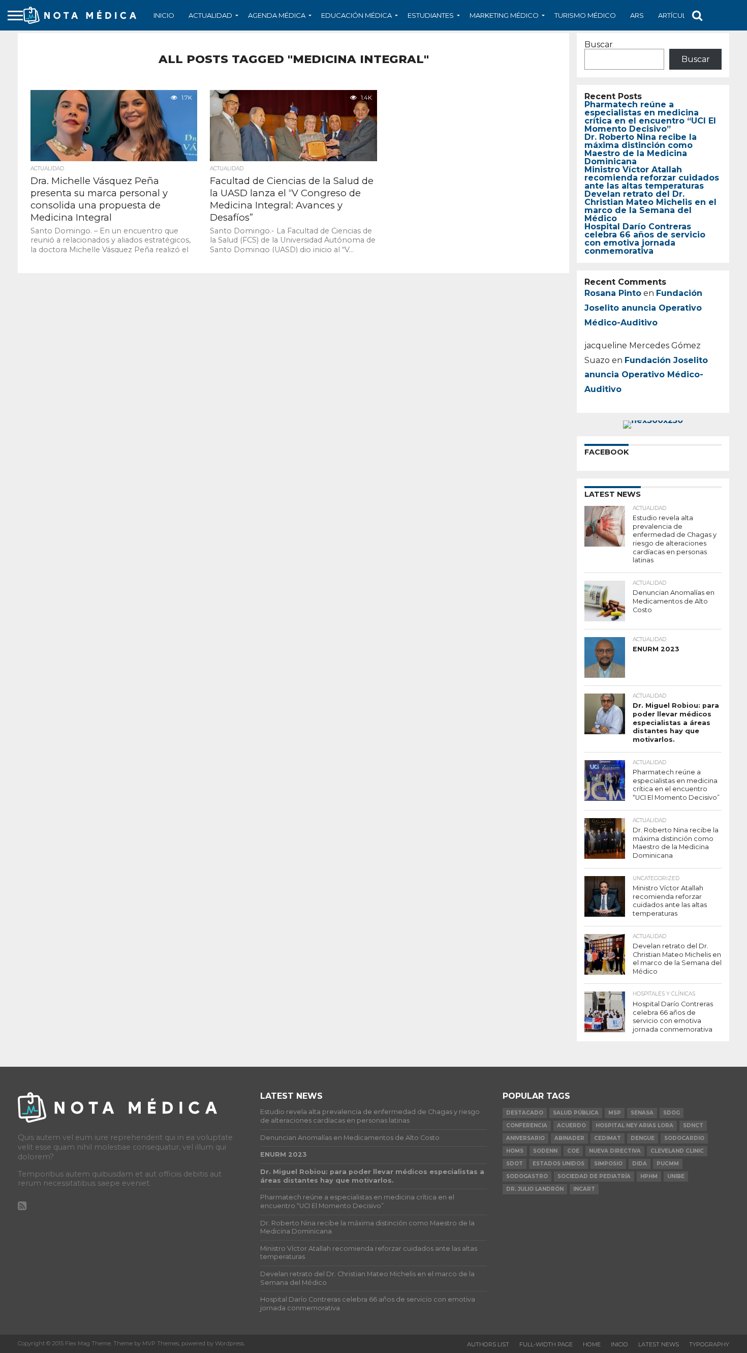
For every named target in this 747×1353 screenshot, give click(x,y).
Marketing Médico (504, 15)
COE (573, 1151)
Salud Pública (576, 1112)
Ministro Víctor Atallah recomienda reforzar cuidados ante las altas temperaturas (651, 178)
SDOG (671, 1112)
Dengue (643, 1138)
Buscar (598, 44)
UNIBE (675, 1176)
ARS (637, 15)
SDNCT (693, 1125)
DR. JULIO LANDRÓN (535, 1189)
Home (592, 1344)
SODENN (545, 1151)
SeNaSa (642, 1112)
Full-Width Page (546, 1344)
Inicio (163, 15)
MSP (614, 1112)
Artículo (675, 15)
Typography (709, 1344)
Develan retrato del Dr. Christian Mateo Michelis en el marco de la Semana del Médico (650, 206)
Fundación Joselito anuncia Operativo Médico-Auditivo (643, 307)
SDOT (514, 1163)
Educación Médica (356, 15)
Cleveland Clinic (677, 1151)
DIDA (639, 1163)
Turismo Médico (585, 15)
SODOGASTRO (527, 1176)
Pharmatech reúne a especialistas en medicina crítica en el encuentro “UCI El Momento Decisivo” (650, 117)
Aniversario (525, 1138)
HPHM (649, 1176)
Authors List (488, 1344)
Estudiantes (431, 15)
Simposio (608, 1163)
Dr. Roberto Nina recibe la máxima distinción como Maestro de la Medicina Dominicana (640, 149)
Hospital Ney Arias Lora (634, 1125)
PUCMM (668, 1163)
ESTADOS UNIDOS (558, 1163)
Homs (514, 1151)
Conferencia (526, 1125)
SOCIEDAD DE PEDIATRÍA (594, 1176)
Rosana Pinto (612, 293)
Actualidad (210, 15)
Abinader (569, 1138)
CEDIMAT (607, 1138)
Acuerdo (571, 1125)
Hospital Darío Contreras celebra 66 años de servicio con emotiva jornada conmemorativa (644, 239)
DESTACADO (524, 1112)
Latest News (658, 1344)
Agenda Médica (276, 15)
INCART (584, 1189)
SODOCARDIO (684, 1138)
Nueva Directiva (615, 1151)
